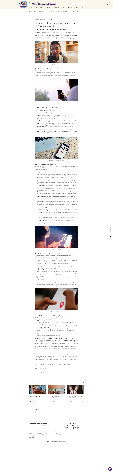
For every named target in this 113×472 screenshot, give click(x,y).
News (35, 11)
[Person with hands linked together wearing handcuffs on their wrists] (75, 389)
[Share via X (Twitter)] (38, 372)
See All (83, 382)
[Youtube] (110, 227)
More (77, 11)
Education (50, 11)
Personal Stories (65, 11)
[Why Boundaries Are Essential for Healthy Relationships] (56, 389)
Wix (66, 441)
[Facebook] (110, 231)
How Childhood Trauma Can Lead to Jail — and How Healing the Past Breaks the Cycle (75, 397)
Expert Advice (56, 11)
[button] (107, 4)
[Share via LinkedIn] (41, 372)
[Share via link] (43, 372)
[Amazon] (110, 239)
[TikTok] (110, 229)
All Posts (30, 11)
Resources (72, 11)
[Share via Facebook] (35, 372)
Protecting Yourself (42, 11)
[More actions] (77, 19)
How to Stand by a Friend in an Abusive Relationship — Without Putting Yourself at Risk (37, 397)
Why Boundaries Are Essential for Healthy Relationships (56, 397)
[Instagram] (110, 234)
